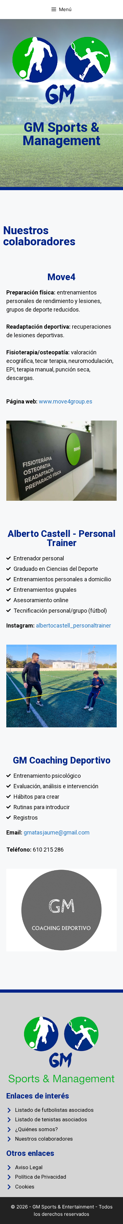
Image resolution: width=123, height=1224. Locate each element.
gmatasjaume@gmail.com (57, 832)
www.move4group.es (65, 401)
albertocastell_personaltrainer (73, 625)
